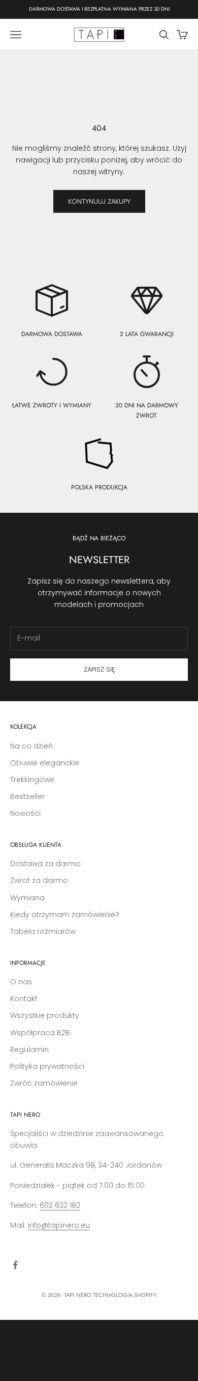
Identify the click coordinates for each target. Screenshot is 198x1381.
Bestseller (27, 796)
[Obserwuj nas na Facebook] (15, 1265)
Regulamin (29, 1049)
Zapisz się (99, 669)
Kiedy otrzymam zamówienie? (64, 914)
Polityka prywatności (47, 1066)
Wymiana (27, 898)
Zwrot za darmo (39, 880)
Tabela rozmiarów (43, 931)
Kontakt (24, 998)
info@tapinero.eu (59, 1225)
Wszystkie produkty (44, 1015)
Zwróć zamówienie (44, 1083)
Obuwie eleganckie (44, 763)
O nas (21, 982)
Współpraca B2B (40, 1033)
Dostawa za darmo (45, 864)
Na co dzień (31, 746)
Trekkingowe (32, 780)
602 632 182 (60, 1205)
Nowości (25, 813)
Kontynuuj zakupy (99, 201)
